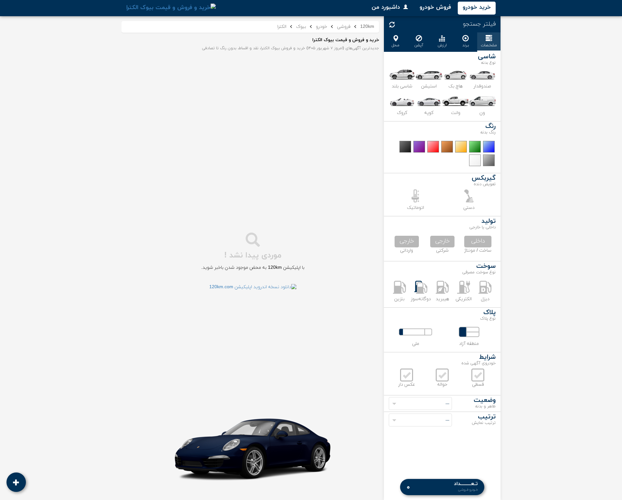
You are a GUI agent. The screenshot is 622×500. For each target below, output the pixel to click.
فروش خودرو (435, 7)
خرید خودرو (477, 7)
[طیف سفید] (475, 160)
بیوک (301, 27)
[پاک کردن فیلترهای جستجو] (392, 24)
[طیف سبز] (475, 147)
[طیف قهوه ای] (447, 147)
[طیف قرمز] (433, 147)
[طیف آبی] (489, 147)
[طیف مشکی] (405, 147)
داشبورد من (386, 7)
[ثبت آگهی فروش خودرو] (16, 482)
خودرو (321, 27)
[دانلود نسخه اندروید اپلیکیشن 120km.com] (252, 287)
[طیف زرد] (461, 147)
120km (367, 27)
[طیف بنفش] (419, 147)
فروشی (344, 27)
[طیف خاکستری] (489, 160)
